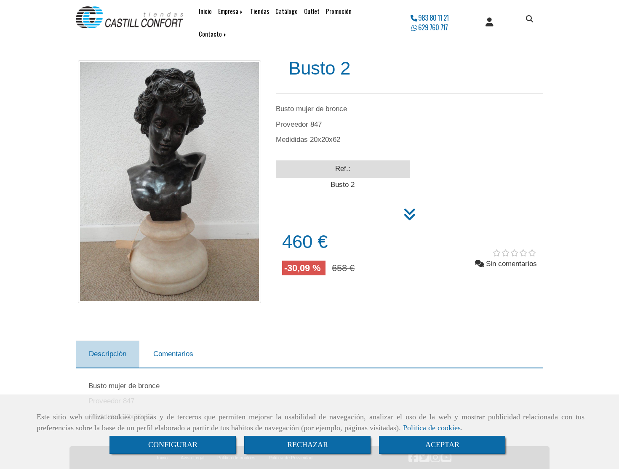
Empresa (229, 11)
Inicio (205, 11)
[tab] (107, 354)
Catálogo (286, 11)
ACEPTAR (442, 444)
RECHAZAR (307, 444)
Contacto (211, 33)
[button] (489, 23)
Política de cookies (432, 428)
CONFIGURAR (172, 444)
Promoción (339, 11)
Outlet (312, 11)
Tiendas (259, 11)
